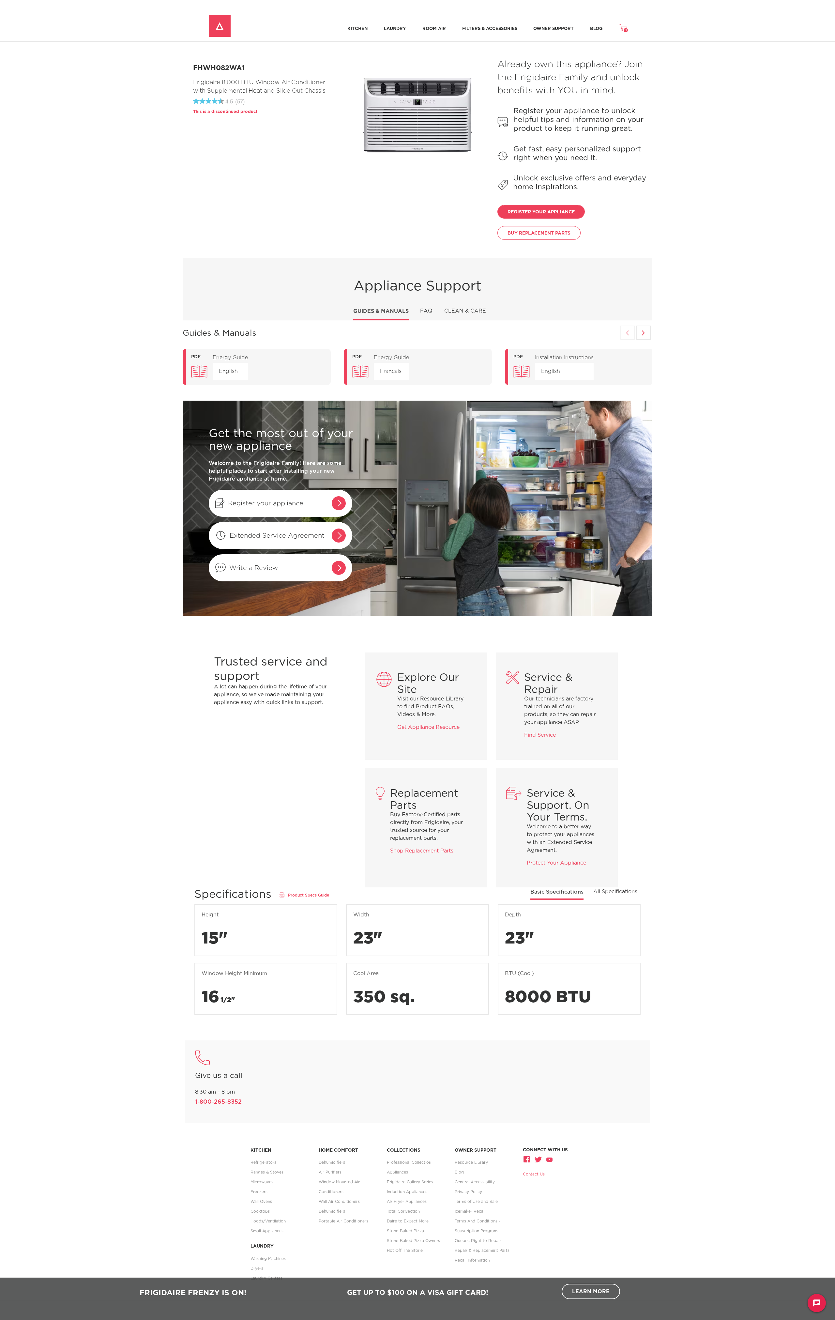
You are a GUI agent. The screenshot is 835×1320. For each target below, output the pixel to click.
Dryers (256, 1268)
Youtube (549, 1159)
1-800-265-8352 (218, 1101)
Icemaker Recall (470, 1211)
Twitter (538, 1159)
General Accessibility (475, 1182)
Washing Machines (268, 1258)
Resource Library (471, 1162)
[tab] (557, 894)
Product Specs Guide (308, 895)
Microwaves (261, 1182)
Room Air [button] (434, 28)
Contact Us (534, 1174)
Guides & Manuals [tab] (381, 311)
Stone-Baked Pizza (405, 1231)
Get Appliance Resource (428, 727)
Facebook (527, 1159)
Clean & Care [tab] (465, 311)
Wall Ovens (261, 1201)
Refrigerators (263, 1162)
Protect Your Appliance (556, 863)
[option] (257, 367)
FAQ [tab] (426, 311)
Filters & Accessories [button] (489, 28)
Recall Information (472, 1260)
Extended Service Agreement (277, 535)
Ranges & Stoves (266, 1172)
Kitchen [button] (357, 28)
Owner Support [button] (553, 28)
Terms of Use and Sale (476, 1201)
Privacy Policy (468, 1192)
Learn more (591, 1291)
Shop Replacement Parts (421, 850)
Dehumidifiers (332, 1162)
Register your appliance (265, 502)
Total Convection (403, 1211)
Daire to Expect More (408, 1221)
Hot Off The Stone (405, 1250)
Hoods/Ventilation (268, 1221)
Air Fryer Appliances (407, 1201)
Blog (596, 28)
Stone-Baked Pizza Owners (413, 1240)
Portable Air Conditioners (343, 1221)
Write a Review (253, 567)
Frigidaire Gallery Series (410, 1182)
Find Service (540, 735)
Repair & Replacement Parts (482, 1250)
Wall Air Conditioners (339, 1201)
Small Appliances (266, 1231)
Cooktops (260, 1211)
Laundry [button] (395, 28)
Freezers (258, 1192)
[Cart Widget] (623, 27)
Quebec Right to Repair (478, 1240)
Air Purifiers (330, 1172)
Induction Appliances (407, 1192)
